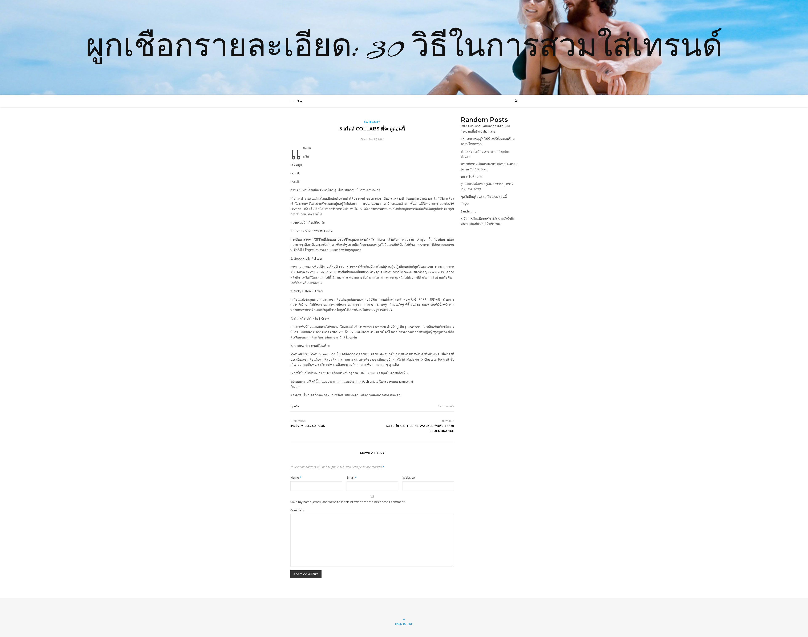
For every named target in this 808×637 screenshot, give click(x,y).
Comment (297, 510)
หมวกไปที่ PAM (471, 176)
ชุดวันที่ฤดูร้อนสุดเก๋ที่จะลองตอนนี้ (484, 196)
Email (352, 477)
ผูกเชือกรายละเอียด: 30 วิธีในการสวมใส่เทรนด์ (404, 47)
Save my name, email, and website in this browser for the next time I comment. (347, 502)
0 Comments (446, 406)
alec (296, 406)
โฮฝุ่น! (465, 204)
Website (409, 477)
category (372, 122)
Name (296, 477)
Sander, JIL (468, 211)
